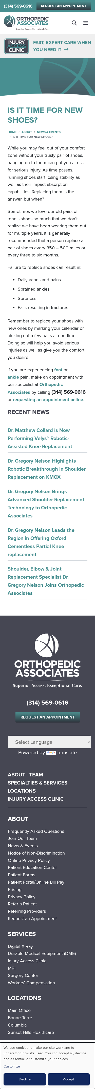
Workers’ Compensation (31, 982)
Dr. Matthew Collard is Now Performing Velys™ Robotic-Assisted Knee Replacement (40, 438)
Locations (22, 791)
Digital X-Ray (20, 946)
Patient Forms (21, 875)
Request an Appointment (63, 6)
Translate (66, 752)
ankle (13, 377)
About (27, 132)
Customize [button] (12, 1066)
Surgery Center (23, 975)
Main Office (19, 1010)
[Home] (26, 23)
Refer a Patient (22, 904)
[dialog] (47, 1065)
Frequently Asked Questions (36, 831)
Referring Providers (27, 911)
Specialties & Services (37, 783)
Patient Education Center (32, 867)
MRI (11, 968)
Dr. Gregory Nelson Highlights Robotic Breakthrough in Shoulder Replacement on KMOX (47, 469)
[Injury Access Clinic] (16, 45)
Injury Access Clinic (36, 799)
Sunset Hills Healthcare (31, 1032)
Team (36, 774)
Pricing (15, 889)
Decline (25, 1079)
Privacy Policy (21, 897)
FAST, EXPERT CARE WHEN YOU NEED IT (62, 46)
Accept (68, 1079)
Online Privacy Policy (29, 860)
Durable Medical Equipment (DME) (42, 953)
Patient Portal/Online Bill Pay (36, 882)
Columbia (17, 1025)
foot (58, 369)
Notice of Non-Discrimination (36, 853)
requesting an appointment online (48, 399)
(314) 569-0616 (18, 6)
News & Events (49, 132)
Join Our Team (22, 838)
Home (12, 132)
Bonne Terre (20, 1017)
